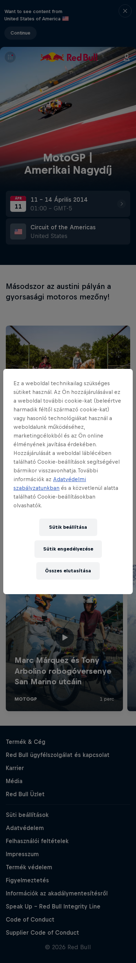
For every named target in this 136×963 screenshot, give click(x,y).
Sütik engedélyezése (68, 549)
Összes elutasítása (68, 570)
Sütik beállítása (68, 527)
